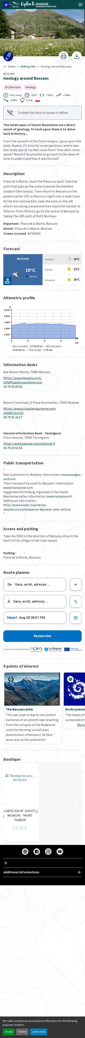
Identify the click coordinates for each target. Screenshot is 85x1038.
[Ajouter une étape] (76, 585)
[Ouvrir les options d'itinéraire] (76, 618)
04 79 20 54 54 (12, 448)
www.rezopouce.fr (59, 496)
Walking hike (28, 67)
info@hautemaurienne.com (22, 382)
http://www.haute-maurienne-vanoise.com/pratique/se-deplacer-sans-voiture (37, 507)
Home (11, 67)
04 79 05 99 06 (12, 387)
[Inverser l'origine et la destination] (76, 602)
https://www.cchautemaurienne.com (29, 409)
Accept (8, 1032)
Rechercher (43, 636)
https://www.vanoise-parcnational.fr (29, 444)
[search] (40, 584)
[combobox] (34, 584)
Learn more (38, 1032)
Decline (22, 1032)
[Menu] (80, 4)
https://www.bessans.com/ (22, 378)
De (10, 584)
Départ (12, 618)
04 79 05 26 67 (12, 417)
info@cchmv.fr (13, 413)
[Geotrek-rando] (31, 4)
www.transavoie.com (18, 487)
